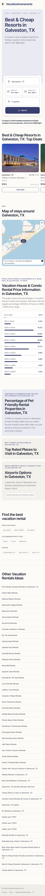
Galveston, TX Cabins (10, 805)
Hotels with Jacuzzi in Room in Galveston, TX (19, 768)
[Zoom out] (42, 226)
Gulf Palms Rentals (9, 744)
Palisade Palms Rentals (11, 659)
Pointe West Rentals (10, 593)
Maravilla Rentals (8, 666)
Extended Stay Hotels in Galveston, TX (17, 841)
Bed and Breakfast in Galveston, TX (16, 781)
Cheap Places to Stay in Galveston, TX (17, 793)
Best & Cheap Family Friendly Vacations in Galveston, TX (23, 857)
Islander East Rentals (10, 647)
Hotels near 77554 (9, 823)
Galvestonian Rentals (10, 641)
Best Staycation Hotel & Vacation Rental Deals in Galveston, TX (21, 848)
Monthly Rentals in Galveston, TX (15, 835)
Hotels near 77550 (9, 829)
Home (7, 13)
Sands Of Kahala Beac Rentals (14, 762)
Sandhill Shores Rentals (11, 653)
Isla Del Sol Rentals (9, 623)
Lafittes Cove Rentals (10, 690)
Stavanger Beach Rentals (12, 732)
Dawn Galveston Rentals (11, 702)
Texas (25, 13)
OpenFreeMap (9, 261)
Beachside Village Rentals (12, 605)
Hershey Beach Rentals (11, 708)
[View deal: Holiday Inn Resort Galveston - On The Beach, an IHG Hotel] (20, 158)
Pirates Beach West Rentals (13, 720)
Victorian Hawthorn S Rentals (13, 629)
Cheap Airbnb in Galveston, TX (14, 870)
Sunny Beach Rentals (10, 617)
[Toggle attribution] (42, 261)
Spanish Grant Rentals (10, 672)
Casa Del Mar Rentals (10, 684)
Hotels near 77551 (9, 817)
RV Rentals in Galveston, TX (13, 811)
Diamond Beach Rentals (11, 599)
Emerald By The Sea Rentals (13, 678)
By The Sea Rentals (9, 635)
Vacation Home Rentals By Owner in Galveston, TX (22, 799)
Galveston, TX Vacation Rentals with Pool (18, 787)
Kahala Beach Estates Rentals (13, 714)
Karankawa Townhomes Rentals (14, 726)
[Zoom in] (42, 222)
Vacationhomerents (19, 4)
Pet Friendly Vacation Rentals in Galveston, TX (20, 587)
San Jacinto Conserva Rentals (14, 750)
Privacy (4, 892)
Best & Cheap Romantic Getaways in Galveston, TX (22, 864)
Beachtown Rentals (9, 611)
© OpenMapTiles (19, 261)
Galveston (33, 13)
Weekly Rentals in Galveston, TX (14, 775)
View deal (20, 190)
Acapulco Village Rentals (11, 696)
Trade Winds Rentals (10, 756)
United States (16, 13)
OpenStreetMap (9, 263)
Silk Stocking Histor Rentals (13, 738)
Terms (11, 892)
